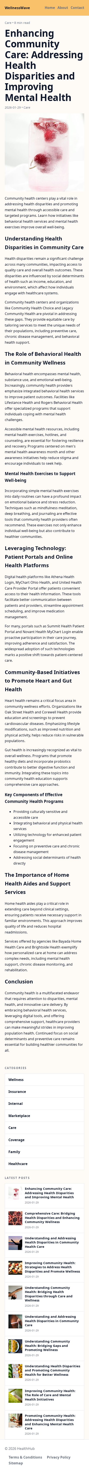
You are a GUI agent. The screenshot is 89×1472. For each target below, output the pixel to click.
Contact (77, 7)
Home (50, 7)
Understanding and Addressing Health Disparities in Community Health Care (52, 1242)
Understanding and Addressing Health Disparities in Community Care (52, 1320)
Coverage (16, 1139)
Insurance (17, 1091)
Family (14, 1151)
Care (12, 1127)
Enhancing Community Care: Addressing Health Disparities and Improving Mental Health (49, 1192)
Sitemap (16, 1463)
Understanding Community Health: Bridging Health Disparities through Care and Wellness (49, 1294)
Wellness (16, 1079)
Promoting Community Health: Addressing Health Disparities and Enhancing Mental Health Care (50, 1422)
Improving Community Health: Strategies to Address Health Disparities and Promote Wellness (52, 1267)
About (62, 7)
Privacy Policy (58, 1457)
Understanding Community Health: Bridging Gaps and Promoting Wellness (47, 1345)
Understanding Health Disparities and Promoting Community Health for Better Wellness (52, 1370)
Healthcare (17, 1163)
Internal (15, 1103)
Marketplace (19, 1115)
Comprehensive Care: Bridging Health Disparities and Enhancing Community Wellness (52, 1217)
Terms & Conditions (25, 1457)
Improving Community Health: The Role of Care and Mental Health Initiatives (50, 1395)
